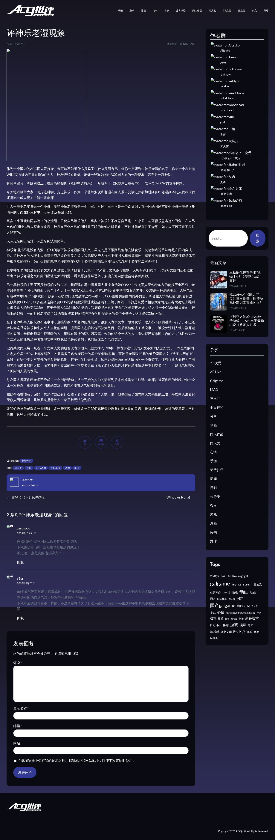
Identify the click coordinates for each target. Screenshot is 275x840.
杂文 (213, 505)
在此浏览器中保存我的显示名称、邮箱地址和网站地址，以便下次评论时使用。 (77, 760)
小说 (213, 612)
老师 (67, 467)
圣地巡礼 (241, 606)
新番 (241, 618)
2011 (223, 576)
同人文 (215, 443)
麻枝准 (214, 637)
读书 (213, 532)
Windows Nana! (178, 497)
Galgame (216, 381)
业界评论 (26, 460)
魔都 (256, 631)
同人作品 (217, 434)
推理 (227, 619)
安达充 (254, 606)
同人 (213, 598)
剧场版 (233, 592)
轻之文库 (226, 631)
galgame (220, 583)
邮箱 (17, 726)
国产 (240, 598)
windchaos (30, 485)
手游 (213, 461)
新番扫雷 (217, 470)
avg (240, 576)
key (233, 584)
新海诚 (234, 618)
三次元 (215, 398)
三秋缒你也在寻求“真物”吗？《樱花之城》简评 (245, 276)
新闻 (213, 479)
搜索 (257, 238)
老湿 (76, 467)
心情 (213, 452)
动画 (213, 425)
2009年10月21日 (26, 533)
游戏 (213, 514)
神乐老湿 (55, 467)
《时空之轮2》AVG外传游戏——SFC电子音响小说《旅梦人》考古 (246, 321)
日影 (213, 488)
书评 (224, 592)
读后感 (214, 631)
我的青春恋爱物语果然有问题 (240, 613)
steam (247, 584)
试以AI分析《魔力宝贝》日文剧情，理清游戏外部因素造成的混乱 (246, 299)
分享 (213, 416)
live (239, 584)
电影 (250, 625)
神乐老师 (41, 467)
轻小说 (239, 631)
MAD (214, 389)
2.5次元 (215, 363)
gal (246, 576)
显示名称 (21, 708)
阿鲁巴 (156, 192)
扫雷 (213, 618)
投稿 (221, 618)
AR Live (215, 372)
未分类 (215, 497)
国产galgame (222, 605)
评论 (17, 663)
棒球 (226, 625)
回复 (20, 562)
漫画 (213, 523)
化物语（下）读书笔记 (28, 497)
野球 (213, 541)
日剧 (212, 625)
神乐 (29, 467)
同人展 (18, 467)
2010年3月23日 (26, 583)
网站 (16, 743)
